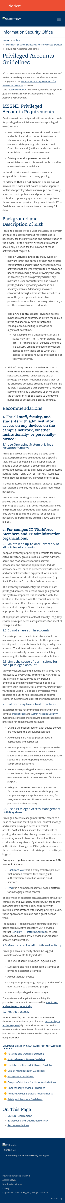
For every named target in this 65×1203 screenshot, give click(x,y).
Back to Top (56, 1198)
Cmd (11, 887)
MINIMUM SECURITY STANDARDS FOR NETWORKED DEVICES (31, 1047)
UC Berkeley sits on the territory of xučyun (26, 1155)
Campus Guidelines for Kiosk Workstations (32, 1082)
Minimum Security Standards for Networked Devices (34, 44)
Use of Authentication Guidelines (26, 1070)
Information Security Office (27, 32)
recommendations (18, 89)
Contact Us (10, 1149)
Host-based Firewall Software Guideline (30, 1065)
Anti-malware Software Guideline (26, 1059)
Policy (16, 40)
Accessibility (9, 1180)
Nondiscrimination (12, 1184)
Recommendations (18, 1125)
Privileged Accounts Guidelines (25, 1099)
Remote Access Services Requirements (30, 1093)
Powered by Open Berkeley (16, 1175)
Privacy (5, 1188)
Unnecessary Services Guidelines (26, 1087)
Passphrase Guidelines (21, 1076)
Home (5, 40)
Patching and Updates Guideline (26, 1053)
